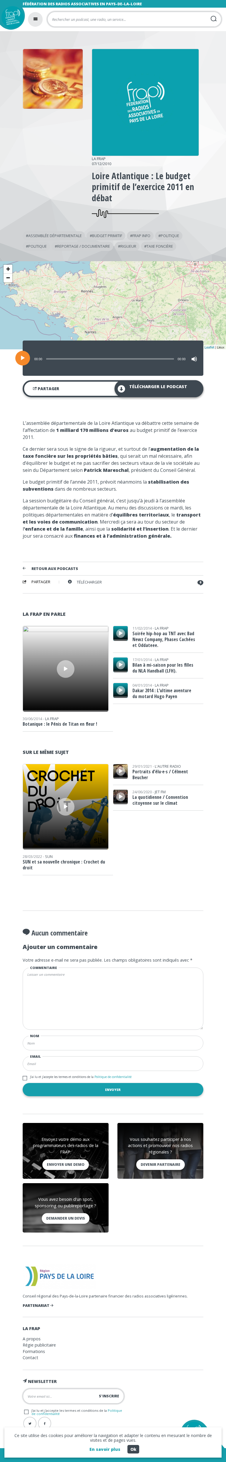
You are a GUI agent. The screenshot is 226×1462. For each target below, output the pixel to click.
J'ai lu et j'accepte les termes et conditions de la (81, 1077)
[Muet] (194, 359)
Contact (30, 1357)
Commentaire (43, 967)
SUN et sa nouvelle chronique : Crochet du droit (64, 865)
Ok (133, 1449)
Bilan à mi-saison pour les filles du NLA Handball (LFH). (162, 668)
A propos (32, 1339)
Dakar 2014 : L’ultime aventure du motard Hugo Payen (161, 693)
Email (35, 1056)
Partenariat (36, 1305)
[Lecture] (23, 358)
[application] (113, 358)
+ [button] (8, 269)
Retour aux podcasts (54, 568)
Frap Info (141, 235)
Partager (48, 388)
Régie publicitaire (39, 1345)
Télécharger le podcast (158, 386)
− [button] (8, 277)
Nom (34, 1036)
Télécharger (89, 582)
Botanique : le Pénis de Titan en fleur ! (60, 724)
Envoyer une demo (65, 1164)
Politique (170, 235)
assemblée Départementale (55, 235)
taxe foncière (160, 246)
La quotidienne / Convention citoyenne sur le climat (160, 800)
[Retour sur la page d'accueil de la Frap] (11, 19)
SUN (49, 856)
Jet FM (160, 791)
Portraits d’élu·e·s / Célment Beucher (160, 774)
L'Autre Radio (168, 766)
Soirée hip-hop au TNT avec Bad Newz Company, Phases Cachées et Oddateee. (163, 639)
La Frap (99, 158)
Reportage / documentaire (83, 246)
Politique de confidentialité (113, 1077)
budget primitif (107, 235)
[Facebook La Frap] (44, 1423)
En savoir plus (104, 1449)
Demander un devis (65, 1218)
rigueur (128, 246)
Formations (34, 1351)
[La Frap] (145, 154)
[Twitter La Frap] (29, 1423)
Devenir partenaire (160, 1164)
